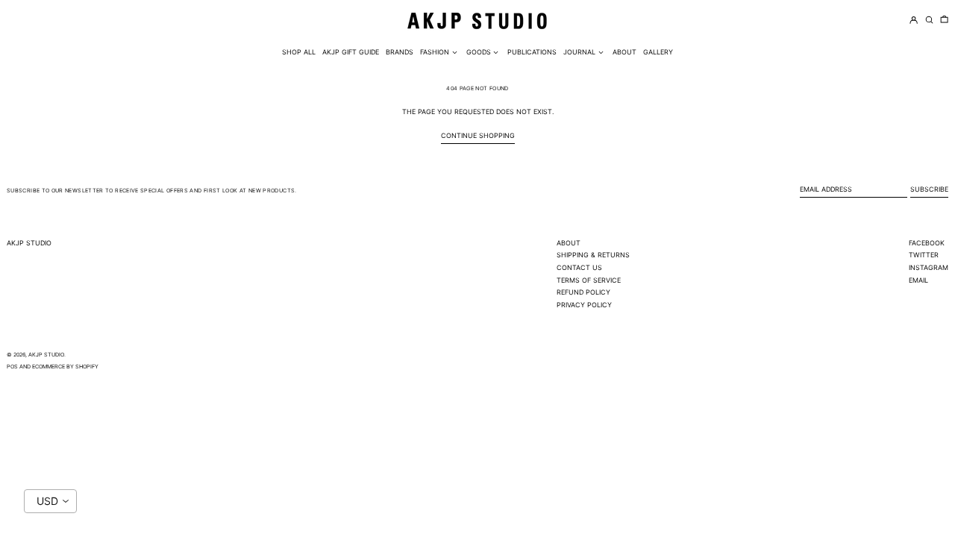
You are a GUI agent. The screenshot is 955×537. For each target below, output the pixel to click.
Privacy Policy (584, 305)
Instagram (928, 267)
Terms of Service (589, 280)
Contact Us (579, 267)
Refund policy (583, 292)
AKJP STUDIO (29, 243)
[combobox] (50, 501)
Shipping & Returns (593, 255)
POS (12, 366)
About (568, 243)
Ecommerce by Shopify (65, 366)
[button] (944, 20)
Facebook (927, 243)
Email (918, 280)
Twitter (924, 255)
